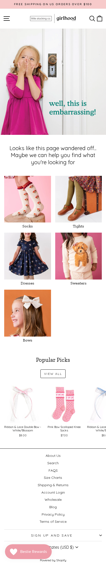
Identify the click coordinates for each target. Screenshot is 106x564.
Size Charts (53, 477)
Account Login (53, 492)
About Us (53, 455)
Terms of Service (53, 521)
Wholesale (53, 499)
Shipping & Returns (53, 485)
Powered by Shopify (53, 560)
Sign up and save (52, 535)
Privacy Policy (53, 514)
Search (53, 463)
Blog (53, 507)
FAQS (53, 470)
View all (53, 374)
